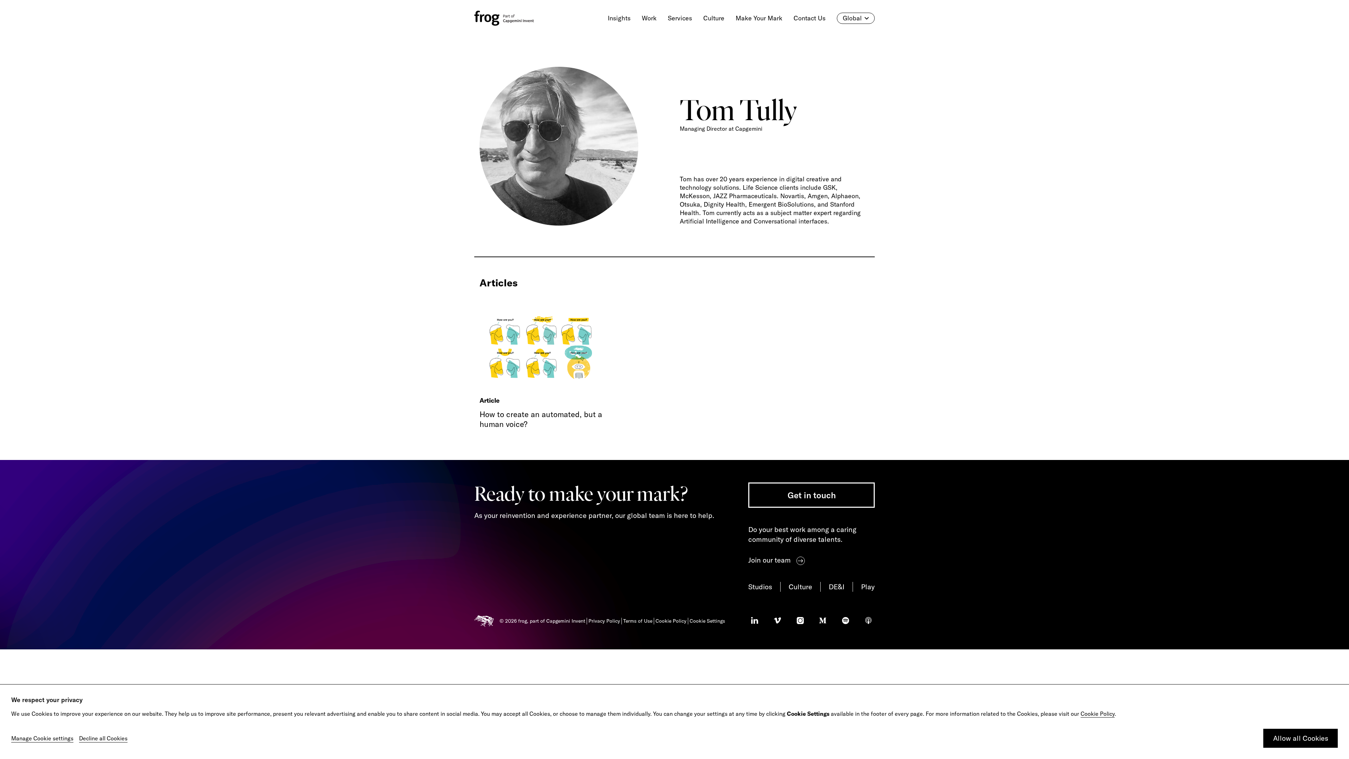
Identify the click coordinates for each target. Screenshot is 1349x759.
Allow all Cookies (1300, 738)
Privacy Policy (604, 621)
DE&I (837, 586)
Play (868, 586)
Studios (760, 586)
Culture (800, 586)
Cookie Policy (1098, 713)
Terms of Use (637, 621)
